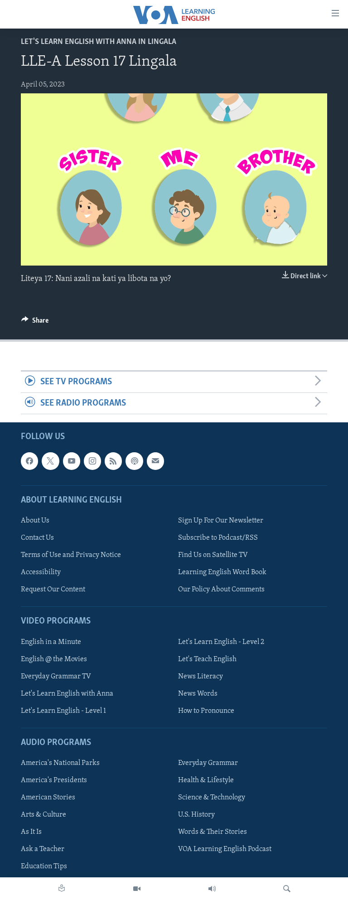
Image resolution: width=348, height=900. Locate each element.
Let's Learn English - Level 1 (63, 711)
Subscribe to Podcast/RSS (218, 538)
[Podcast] (134, 461)
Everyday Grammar (208, 763)
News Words (198, 693)
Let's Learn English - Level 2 (221, 642)
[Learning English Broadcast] (212, 888)
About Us (35, 520)
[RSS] (113, 461)
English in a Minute (51, 642)
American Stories (48, 798)
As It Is (31, 832)
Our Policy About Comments (221, 590)
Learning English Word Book (222, 572)
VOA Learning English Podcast (224, 849)
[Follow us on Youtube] (71, 461)
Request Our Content (53, 590)
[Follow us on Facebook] (29, 461)
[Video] (136, 888)
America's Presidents (54, 780)
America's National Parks (60, 763)
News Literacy (200, 676)
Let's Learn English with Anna (67, 693)
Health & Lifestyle (206, 780)
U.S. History (196, 815)
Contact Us (37, 538)
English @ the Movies (54, 659)
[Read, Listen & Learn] (62, 888)
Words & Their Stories (212, 832)
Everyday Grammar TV (56, 676)
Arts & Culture (43, 815)
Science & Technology (211, 798)
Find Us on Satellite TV (213, 555)
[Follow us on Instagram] (92, 461)
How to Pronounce (206, 711)
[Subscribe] (155, 461)
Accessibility (41, 572)
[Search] (286, 888)
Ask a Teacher (42, 849)
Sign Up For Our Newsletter (220, 520)
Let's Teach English (207, 659)
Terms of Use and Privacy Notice (71, 555)
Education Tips (44, 867)
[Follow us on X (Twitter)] (50, 461)
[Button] (34, 322)
